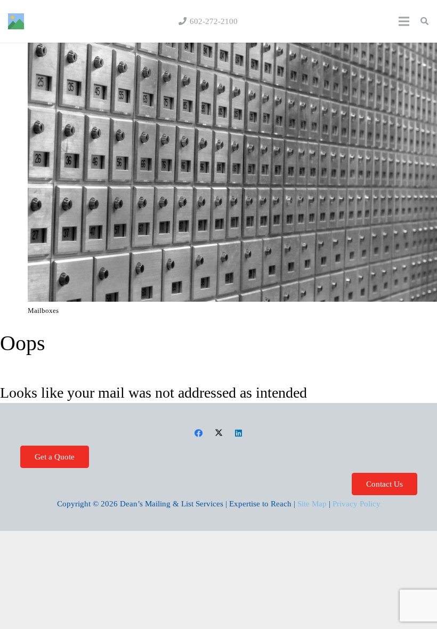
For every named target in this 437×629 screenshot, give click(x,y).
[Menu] (404, 21)
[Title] (16, 21)
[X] (218, 433)
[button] (424, 21)
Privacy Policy (357, 503)
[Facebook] (199, 433)
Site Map (312, 503)
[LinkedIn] (239, 433)
